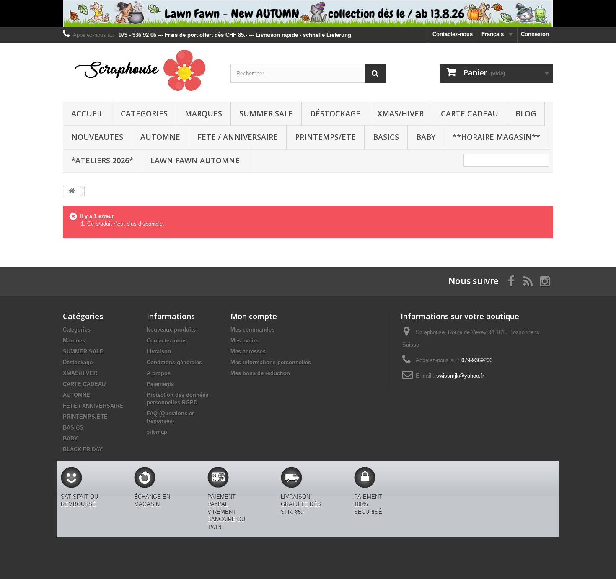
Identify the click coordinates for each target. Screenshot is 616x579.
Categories (144, 113)
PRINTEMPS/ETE (325, 137)
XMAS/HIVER (401, 113)
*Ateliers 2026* (102, 160)
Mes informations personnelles (270, 362)
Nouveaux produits (171, 330)
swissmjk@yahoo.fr (460, 376)
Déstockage (335, 113)
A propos (159, 373)
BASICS (386, 137)
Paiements (160, 384)
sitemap (157, 432)
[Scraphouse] (140, 70)
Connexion (535, 34)
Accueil (87, 113)
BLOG (525, 113)
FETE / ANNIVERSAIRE (237, 137)
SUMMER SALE (266, 113)
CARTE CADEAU (469, 113)
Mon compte (253, 316)
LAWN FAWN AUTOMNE (195, 160)
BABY (425, 137)
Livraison (159, 351)
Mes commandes (252, 330)
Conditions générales (174, 362)
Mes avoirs (244, 340)
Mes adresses (248, 351)
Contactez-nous (452, 34)
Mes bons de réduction (260, 373)
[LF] (308, 13)
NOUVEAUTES (97, 137)
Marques (203, 113)
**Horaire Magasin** (496, 137)
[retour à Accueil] (72, 191)
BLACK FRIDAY (83, 449)
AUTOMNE (160, 137)
